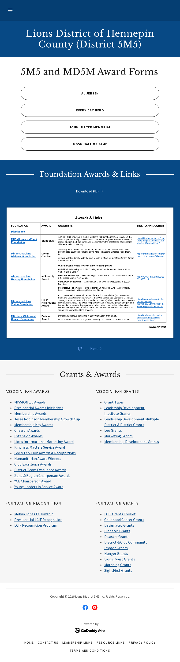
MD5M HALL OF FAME (90, 144)
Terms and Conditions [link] (90, 650)
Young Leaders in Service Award (38, 486)
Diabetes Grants (117, 531)
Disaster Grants (116, 536)
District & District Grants (124, 424)
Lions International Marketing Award (44, 441)
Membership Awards (30, 413)
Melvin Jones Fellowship (33, 514)
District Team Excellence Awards (40, 469)
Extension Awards (28, 436)
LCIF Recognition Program (35, 525)
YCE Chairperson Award (32, 481)
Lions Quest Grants (119, 559)
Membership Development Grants (131, 441)
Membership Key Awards (33, 424)
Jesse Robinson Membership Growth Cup (47, 419)
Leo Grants (113, 430)
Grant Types (114, 402)
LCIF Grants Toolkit (120, 514)
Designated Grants (119, 525)
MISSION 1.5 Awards (30, 402)
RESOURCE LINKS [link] (111, 642)
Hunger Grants (116, 553)
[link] (90, 46)
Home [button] (29, 642)
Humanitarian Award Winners (37, 458)
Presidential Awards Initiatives (38, 407)
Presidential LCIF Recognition (38, 519)
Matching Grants (117, 564)
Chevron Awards (27, 430)
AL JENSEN (90, 93)
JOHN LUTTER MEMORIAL (90, 127)
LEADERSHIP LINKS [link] (77, 642)
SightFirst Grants (118, 570)
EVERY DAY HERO (90, 110)
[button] (10, 10)
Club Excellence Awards (33, 464)
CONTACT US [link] (48, 642)
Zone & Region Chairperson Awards (42, 475)
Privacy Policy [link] (142, 642)
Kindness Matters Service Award (39, 447)
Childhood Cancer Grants (124, 519)
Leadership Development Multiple (131, 419)
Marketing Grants (118, 436)
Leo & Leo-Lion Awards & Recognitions (45, 452)
